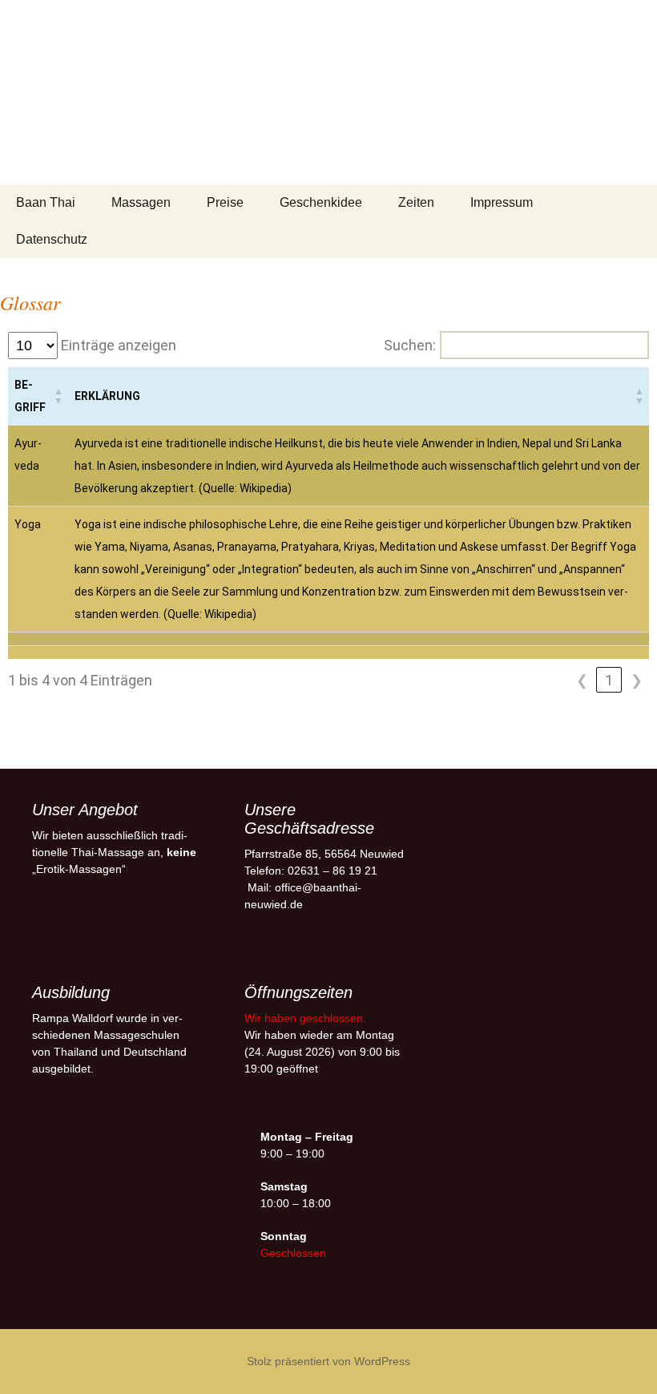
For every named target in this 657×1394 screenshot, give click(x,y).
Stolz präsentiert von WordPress (328, 1361)
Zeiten (416, 202)
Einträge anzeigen (117, 345)
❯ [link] (637, 680)
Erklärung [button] (107, 396)
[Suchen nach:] (627, 202)
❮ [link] (582, 680)
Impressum (501, 202)
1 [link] (609, 680)
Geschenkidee (321, 202)
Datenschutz (51, 239)
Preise (225, 202)
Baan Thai (45, 202)
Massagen (141, 202)
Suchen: (410, 345)
